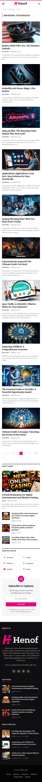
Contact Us (24, 774)
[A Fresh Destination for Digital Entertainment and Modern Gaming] (21, 481)
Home (4, 9)
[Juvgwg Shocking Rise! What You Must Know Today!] (21, 205)
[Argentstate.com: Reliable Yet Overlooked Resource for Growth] (6, 744)
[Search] (39, 3)
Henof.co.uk (24, 770)
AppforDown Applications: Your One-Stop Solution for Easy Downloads (18, 176)
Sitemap (27, 777)
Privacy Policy (20, 611)
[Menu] (3, 3)
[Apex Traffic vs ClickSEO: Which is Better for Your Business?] (21, 290)
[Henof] (21, 3)
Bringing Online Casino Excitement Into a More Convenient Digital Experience (25, 515)
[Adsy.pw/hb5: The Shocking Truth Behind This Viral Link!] (21, 117)
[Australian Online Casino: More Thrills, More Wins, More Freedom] (6, 540)
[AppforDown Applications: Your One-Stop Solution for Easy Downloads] (21, 159)
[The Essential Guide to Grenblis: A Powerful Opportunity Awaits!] (21, 375)
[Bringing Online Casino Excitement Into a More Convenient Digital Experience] (6, 516)
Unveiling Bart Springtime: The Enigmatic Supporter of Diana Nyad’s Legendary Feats (25, 733)
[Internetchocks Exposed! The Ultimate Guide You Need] (21, 247)
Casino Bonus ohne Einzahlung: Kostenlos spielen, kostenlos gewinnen (23, 528)
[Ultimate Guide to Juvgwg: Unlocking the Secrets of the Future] (21, 418)
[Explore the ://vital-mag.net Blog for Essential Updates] (6, 755)
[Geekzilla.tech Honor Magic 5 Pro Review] (21, 74)
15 (35, 453)
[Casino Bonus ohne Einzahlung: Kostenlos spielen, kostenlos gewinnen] (6, 528)
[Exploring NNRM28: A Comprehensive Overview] (21, 333)
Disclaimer (34, 774)
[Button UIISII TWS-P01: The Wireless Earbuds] (21, 32)
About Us (16, 774)
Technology (11, 9)
